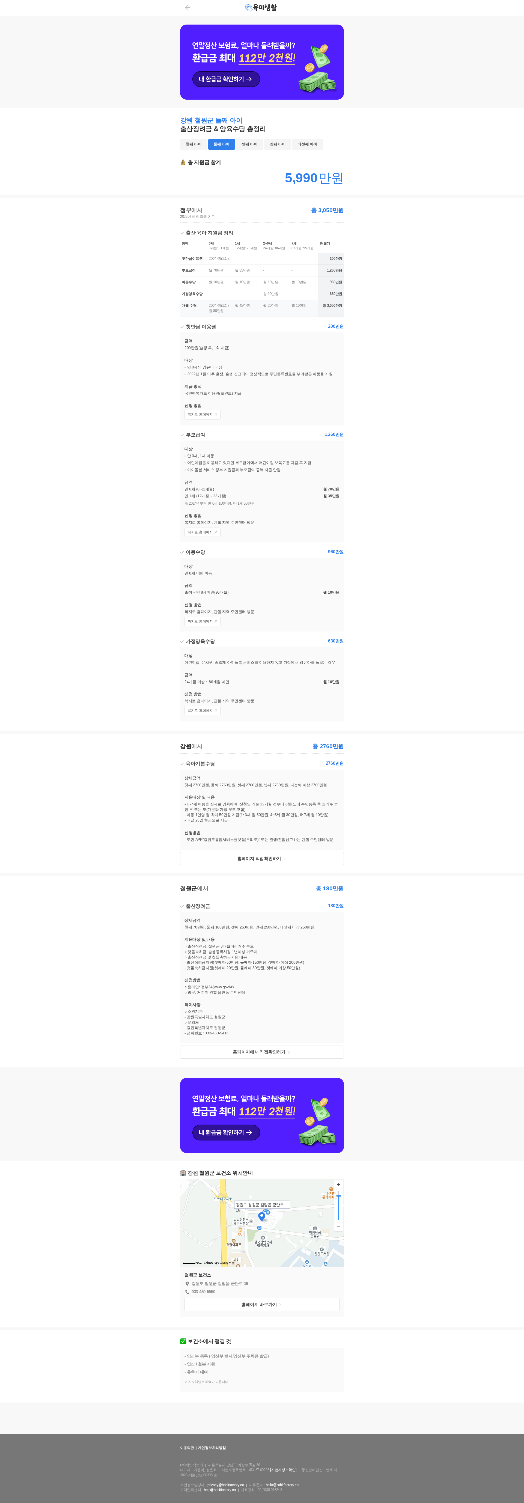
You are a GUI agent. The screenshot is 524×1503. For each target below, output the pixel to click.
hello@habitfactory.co (282, 1485)
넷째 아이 (278, 144)
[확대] (338, 1184)
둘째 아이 (222, 144)
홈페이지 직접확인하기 (259, 858)
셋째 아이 (250, 144)
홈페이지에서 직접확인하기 (259, 1052)
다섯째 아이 (307, 144)
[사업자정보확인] (283, 1470)
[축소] (338, 1226)
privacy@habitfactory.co (225, 1485)
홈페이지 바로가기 (259, 1304)
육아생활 (261, 8)
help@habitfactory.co (220, 1490)
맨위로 (511, 1488)
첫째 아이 (194, 144)
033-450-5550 (203, 1291)
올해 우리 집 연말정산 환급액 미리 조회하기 (261, 1438)
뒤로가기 (187, 8)
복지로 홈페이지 (200, 414)
